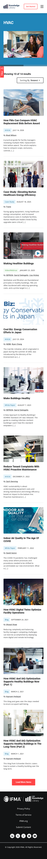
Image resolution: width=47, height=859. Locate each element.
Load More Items (23, 782)
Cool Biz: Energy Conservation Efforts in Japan (20, 331)
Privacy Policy (23, 808)
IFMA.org (23, 821)
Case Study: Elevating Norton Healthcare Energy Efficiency (20, 193)
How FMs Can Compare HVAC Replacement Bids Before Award (22, 122)
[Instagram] (29, 836)
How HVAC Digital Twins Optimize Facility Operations (22, 611)
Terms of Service (23, 814)
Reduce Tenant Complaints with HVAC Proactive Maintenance (21, 468)
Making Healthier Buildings (19, 263)
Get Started (30, 7)
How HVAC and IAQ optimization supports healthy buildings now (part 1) (22, 681)
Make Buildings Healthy (17, 398)
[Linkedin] (12, 836)
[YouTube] (35, 836)
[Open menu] (41, 6)
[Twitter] (18, 836)
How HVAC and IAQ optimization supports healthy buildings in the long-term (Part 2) (22, 743)
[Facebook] (23, 836)
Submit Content (23, 827)
